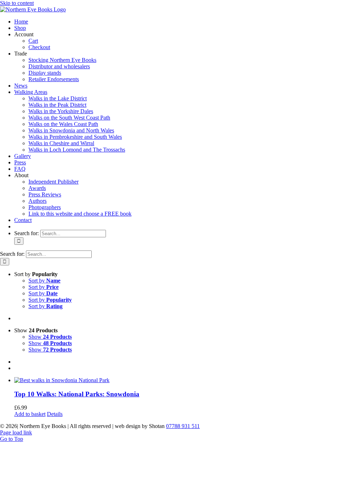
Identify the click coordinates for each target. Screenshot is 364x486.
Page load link (16, 432)
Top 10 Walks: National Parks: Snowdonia (76, 394)
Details (55, 414)
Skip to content (17, 3)
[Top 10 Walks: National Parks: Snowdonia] (189, 380)
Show (50, 337)
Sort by (44, 281)
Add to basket (30, 414)
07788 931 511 (183, 426)
